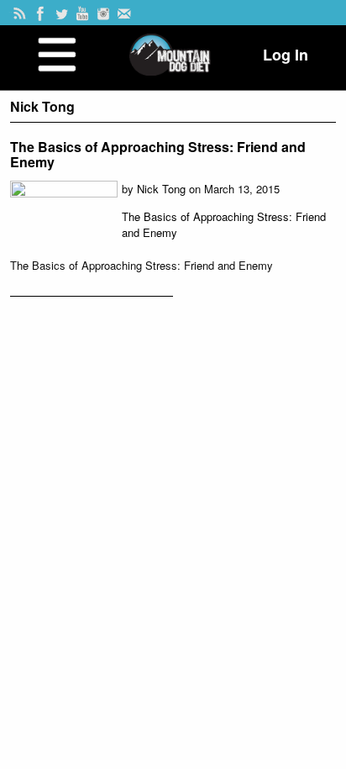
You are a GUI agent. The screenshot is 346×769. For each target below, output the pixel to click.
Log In (285, 55)
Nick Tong (161, 189)
